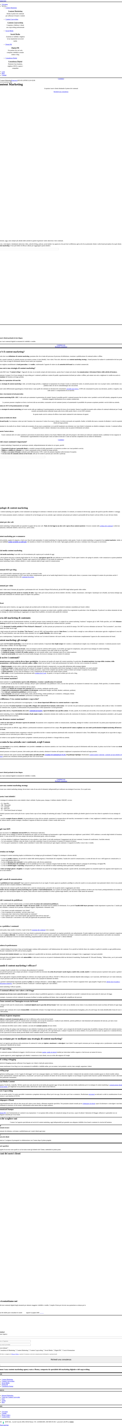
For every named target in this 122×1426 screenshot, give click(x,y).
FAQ (24, 1312)
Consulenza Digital (15, 61)
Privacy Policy (15, 1354)
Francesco (14, 80)
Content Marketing (15, 11)
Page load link (4, 1425)
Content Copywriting (15, 23)
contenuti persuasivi (35, 711)
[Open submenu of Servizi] (6, 6)
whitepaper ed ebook (89, 1103)
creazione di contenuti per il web (55, 755)
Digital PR (15, 48)
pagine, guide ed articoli (49, 1052)
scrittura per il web (40, 673)
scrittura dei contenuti (106, 526)
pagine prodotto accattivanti (17, 542)
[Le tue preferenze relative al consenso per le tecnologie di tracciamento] (3, 1422)
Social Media (15, 34)
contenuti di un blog (28, 577)
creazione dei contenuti (38, 930)
